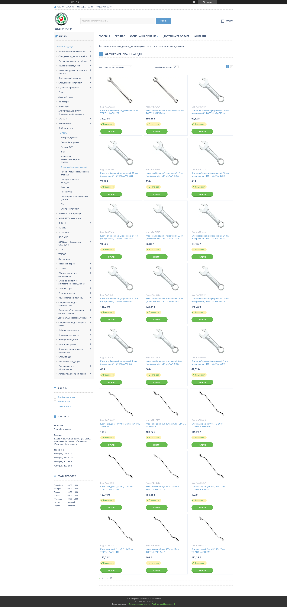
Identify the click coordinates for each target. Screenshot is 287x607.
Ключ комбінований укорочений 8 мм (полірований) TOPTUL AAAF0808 (164, 362)
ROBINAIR (63, 237)
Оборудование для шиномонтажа (67, 304)
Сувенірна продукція (68, 87)
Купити (111, 131)
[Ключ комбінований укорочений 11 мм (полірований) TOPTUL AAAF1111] (120, 152)
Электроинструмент (68, 339)
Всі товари (63, 101)
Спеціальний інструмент (70, 83)
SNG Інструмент (66, 128)
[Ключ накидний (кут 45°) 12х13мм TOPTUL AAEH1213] (166, 466)
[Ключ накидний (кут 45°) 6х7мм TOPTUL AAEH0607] (120, 403)
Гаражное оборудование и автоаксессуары (71, 311)
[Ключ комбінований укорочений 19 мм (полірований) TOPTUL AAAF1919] (211, 278)
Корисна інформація (143, 36)
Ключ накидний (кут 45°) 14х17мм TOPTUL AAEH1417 (162, 550)
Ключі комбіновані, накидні (74, 167)
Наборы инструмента (68, 330)
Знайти (163, 21)
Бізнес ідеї (63, 106)
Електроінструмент (70, 209)
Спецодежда (64, 357)
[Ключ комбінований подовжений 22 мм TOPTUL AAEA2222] (120, 90)
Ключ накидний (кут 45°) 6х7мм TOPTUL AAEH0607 (120, 425)
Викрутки (65, 187)
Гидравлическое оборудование (66, 367)
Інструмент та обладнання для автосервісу (124, 46)
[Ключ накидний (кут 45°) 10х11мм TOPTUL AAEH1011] (120, 466)
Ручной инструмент (67, 344)
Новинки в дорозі (66, 264)
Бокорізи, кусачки (69, 137)
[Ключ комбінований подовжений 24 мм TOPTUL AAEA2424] (166, 90)
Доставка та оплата (176, 36)
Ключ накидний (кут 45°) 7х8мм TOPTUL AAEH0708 (166, 425)
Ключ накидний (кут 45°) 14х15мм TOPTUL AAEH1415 (116, 550)
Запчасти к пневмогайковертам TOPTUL (70, 159)
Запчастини (64, 259)
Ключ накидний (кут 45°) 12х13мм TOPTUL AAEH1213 (162, 488)
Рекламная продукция (69, 361)
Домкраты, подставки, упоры (72, 318)
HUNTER (62, 228)
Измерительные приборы (70, 298)
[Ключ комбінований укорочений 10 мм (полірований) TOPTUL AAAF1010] (211, 90)
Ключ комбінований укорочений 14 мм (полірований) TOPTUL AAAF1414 (119, 237)
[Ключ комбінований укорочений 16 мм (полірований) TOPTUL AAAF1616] (211, 215)
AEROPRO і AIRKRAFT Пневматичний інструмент (71, 112)
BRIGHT (62, 223)
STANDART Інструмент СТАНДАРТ (69, 243)
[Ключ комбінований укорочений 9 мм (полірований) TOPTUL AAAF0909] (211, 341)
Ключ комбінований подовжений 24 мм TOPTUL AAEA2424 (165, 111)
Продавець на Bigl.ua (144, 601)
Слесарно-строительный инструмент (70, 350)
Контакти (200, 36)
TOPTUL (62, 133)
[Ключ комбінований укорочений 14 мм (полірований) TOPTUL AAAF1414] (120, 215)
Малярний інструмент (69, 66)
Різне (61, 92)
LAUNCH (62, 119)
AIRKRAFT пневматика (69, 218)
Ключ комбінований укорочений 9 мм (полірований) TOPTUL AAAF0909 (209, 362)
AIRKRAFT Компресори (69, 213)
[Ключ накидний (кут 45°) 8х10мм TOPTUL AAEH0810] (211, 403)
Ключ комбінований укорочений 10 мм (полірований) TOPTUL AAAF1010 (210, 111)
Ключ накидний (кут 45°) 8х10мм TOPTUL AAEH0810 (207, 425)
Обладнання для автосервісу (72, 56)
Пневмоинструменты (68, 335)
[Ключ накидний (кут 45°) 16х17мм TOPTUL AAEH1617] (211, 529)
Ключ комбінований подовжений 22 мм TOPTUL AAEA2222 (119, 111)
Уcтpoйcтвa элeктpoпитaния (72, 374)
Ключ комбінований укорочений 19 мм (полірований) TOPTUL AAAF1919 (210, 300)
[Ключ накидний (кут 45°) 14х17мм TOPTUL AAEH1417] (166, 529)
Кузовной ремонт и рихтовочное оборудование (72, 282)
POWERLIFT (64, 232)
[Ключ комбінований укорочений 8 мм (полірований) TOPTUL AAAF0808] (166, 341)
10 (111, 578)
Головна (104, 36)
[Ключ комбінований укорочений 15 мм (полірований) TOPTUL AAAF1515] (166, 215)
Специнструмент (66, 293)
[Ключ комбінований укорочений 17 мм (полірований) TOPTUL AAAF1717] (120, 278)
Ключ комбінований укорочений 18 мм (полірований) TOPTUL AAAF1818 (165, 300)
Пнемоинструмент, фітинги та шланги (72, 72)
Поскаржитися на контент (140, 604)
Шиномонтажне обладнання (72, 51)
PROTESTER (64, 123)
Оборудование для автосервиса (67, 274)
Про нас (120, 36)
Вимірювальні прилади (69, 78)
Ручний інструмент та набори (72, 61)
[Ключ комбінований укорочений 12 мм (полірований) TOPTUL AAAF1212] (166, 152)
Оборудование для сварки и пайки (72, 324)
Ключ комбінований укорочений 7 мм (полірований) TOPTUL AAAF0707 (118, 362)
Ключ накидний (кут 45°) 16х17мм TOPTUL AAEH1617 (208, 550)
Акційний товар (65, 97)
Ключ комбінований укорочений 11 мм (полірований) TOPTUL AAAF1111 (119, 174)
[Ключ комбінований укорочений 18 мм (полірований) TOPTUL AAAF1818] (166, 278)
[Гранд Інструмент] (67, 18)
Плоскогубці (66, 192)
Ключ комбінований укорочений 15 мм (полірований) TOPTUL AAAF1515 (165, 237)
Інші (63, 152)
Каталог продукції (64, 46)
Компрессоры (65, 288)
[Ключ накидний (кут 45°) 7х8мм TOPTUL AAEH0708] (166, 403)
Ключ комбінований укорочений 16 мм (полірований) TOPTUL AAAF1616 (210, 237)
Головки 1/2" (67, 147)
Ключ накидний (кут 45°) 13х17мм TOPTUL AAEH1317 (208, 488)
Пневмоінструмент (70, 142)
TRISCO (62, 254)
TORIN (61, 249)
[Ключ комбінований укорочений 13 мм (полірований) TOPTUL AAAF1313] (211, 152)
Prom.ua (157, 599)
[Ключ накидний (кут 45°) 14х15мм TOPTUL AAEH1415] (120, 529)
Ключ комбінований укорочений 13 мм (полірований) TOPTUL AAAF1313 (210, 174)
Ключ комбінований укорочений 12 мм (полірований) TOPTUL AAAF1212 (165, 174)
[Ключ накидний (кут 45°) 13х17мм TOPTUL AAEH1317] (211, 466)
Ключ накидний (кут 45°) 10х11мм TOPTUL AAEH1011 (116, 488)
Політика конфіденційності (163, 604)
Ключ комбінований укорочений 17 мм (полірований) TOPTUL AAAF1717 (119, 300)
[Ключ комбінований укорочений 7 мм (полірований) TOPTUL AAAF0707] (120, 341)
